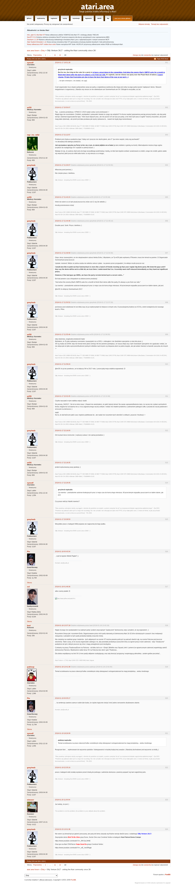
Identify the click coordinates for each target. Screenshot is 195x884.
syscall (30, 62)
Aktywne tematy (144, 24)
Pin (28, 551)
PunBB (167, 875)
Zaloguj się (137, 55)
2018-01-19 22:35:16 (62, 767)
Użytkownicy (41, 18)
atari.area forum (33, 51)
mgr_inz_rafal (33, 135)
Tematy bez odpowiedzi (159, 24)
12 (60, 55)
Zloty (43, 51)
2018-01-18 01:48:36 (62, 587)
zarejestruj (147, 55)
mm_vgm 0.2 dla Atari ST (36, 35)
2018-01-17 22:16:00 (62, 430)
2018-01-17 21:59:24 (62, 364)
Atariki (99, 18)
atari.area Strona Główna (122, 18)
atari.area (97, 7)
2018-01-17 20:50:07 (62, 107)
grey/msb (31, 165)
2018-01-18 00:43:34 (62, 551)
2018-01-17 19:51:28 (62, 62)
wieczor (30, 800)
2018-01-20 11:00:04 (62, 800)
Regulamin (54, 18)
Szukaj (65, 18)
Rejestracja (76, 18)
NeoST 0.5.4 (31, 37)
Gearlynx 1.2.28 (32, 40)
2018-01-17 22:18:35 (62, 463)
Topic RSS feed (162, 59)
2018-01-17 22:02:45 (62, 396)
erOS (29, 107)
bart (29, 625)
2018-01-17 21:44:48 (62, 221)
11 (55, 55)
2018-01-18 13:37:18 (62, 625)
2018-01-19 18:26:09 (62, 733)
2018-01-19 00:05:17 (62, 698)
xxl (28, 587)
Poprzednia (37, 55)
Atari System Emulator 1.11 (36, 42)
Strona (29, 583)
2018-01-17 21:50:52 (62, 302)
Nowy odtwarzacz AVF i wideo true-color (41, 44)
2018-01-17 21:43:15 (62, 197)
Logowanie (88, 18)
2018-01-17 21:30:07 (62, 165)
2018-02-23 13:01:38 (62, 829)
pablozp (30, 667)
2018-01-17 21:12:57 (62, 135)
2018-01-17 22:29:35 (62, 483)
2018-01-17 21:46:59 (62, 253)
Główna (29, 18)
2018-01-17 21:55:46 (62, 334)
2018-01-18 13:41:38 (62, 667)
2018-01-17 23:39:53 (62, 519)
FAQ (108, 18)
